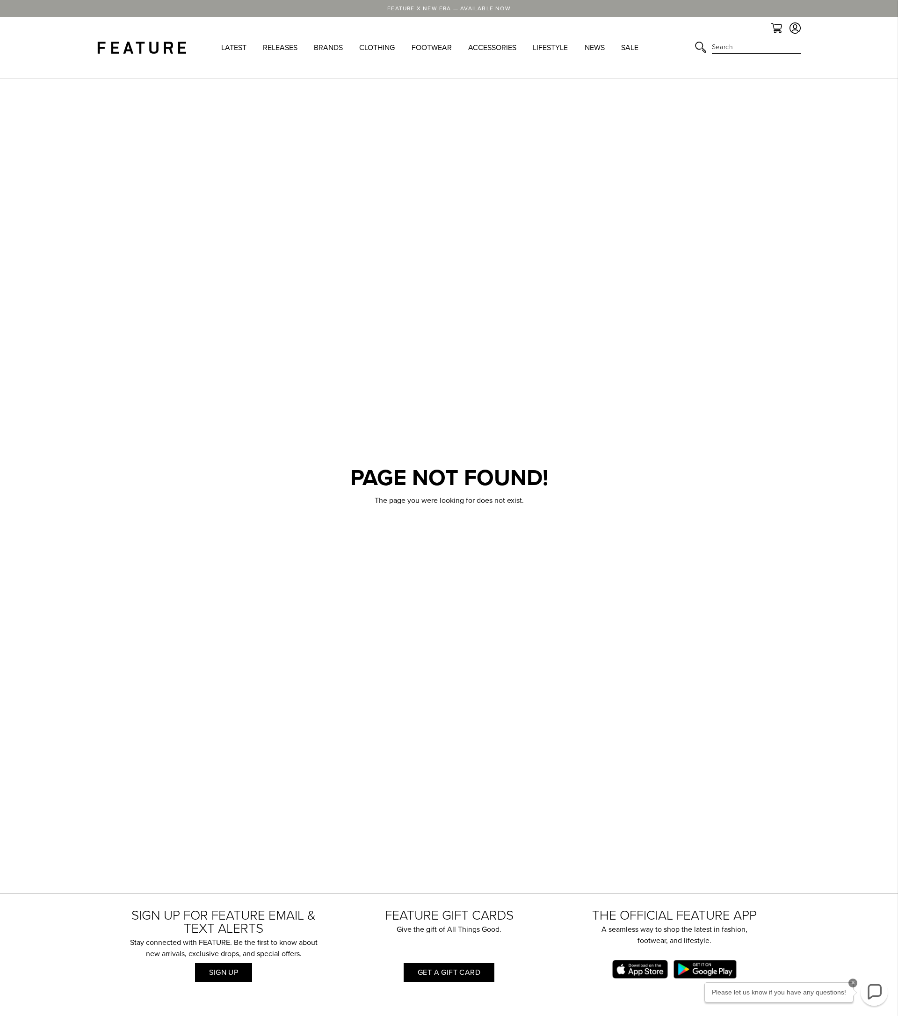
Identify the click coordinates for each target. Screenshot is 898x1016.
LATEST (233, 47)
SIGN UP (223, 972)
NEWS (595, 47)
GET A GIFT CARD (449, 972)
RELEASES (280, 47)
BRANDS (328, 47)
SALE (629, 47)
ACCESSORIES (492, 47)
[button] (874, 992)
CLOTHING (377, 47)
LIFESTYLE (550, 47)
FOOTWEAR (432, 47)
